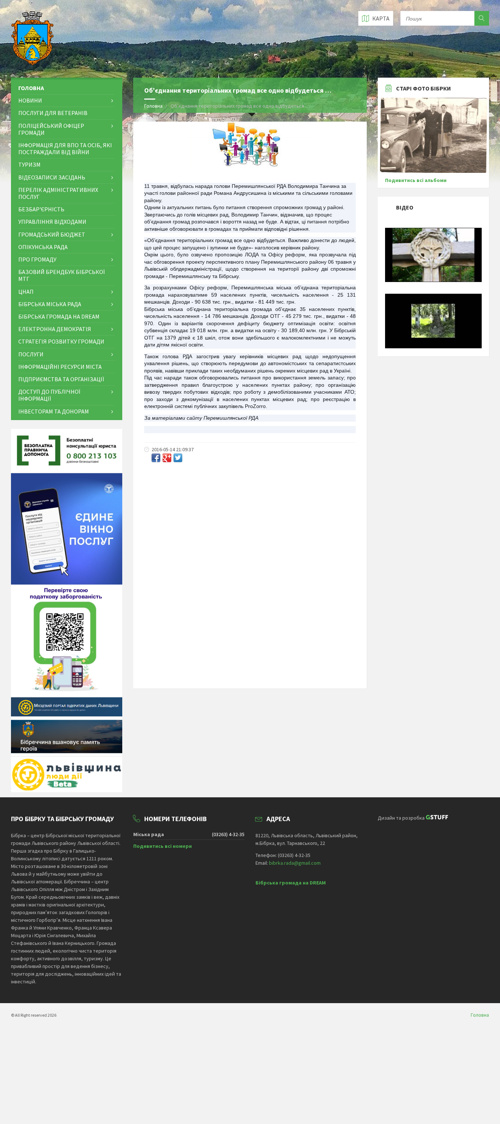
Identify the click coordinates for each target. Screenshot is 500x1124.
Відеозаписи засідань (51, 177)
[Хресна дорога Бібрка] (433, 280)
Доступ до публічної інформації (49, 395)
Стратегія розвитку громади (61, 341)
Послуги (31, 354)
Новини (30, 100)
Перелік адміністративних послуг (58, 193)
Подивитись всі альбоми (416, 180)
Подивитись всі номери (162, 846)
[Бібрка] (433, 346)
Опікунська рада (43, 247)
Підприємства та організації (61, 379)
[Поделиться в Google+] (167, 457)
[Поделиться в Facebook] (156, 457)
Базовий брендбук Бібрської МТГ (61, 275)
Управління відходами (52, 221)
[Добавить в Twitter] (177, 457)
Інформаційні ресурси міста (60, 366)
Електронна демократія (54, 329)
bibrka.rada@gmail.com (295, 863)
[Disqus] (250, 564)
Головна (153, 106)
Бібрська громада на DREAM (59, 316)
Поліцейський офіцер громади (51, 129)
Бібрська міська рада (49, 304)
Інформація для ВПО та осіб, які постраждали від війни (65, 148)
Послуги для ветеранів (52, 112)
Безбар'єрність (41, 209)
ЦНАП (26, 291)
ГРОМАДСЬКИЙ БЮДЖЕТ (51, 234)
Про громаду (37, 259)
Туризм (29, 164)
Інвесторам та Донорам (53, 411)
